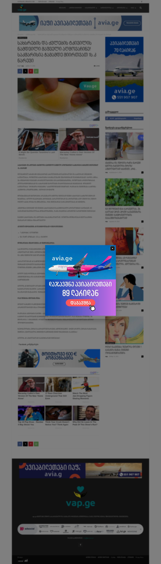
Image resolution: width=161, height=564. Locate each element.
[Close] (112, 248)
